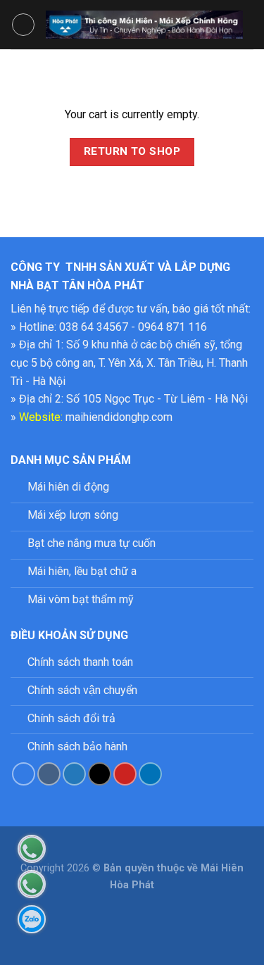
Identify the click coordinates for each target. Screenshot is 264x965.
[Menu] (23, 24)
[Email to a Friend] (99, 774)
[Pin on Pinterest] (125, 774)
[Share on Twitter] (74, 774)
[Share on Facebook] (49, 774)
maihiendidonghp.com (118, 417)
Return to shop (132, 151)
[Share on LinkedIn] (150, 774)
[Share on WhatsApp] (23, 774)
